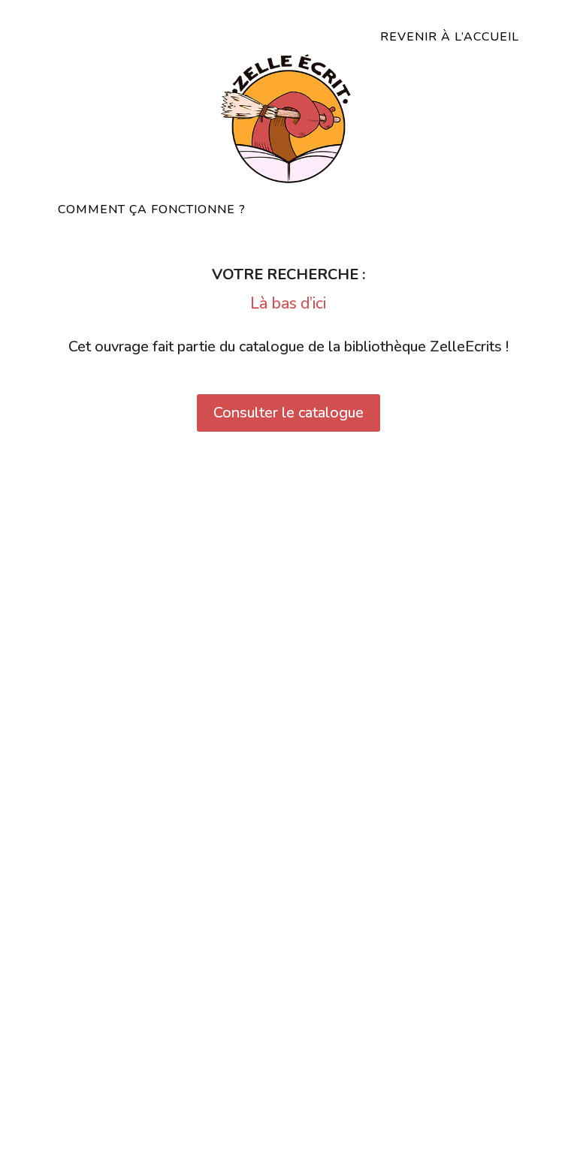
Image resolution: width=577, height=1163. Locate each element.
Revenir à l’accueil (449, 37)
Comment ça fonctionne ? (152, 209)
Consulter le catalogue (288, 412)
